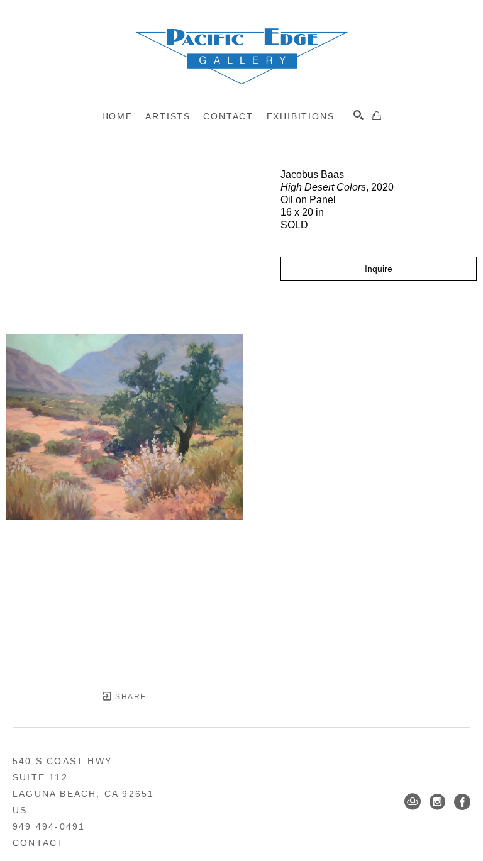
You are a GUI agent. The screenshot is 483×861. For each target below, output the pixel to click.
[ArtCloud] (412, 802)
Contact (38, 843)
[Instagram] (437, 802)
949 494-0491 (49, 826)
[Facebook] (462, 802)
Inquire (378, 269)
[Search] (358, 115)
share (129, 696)
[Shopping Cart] (376, 116)
